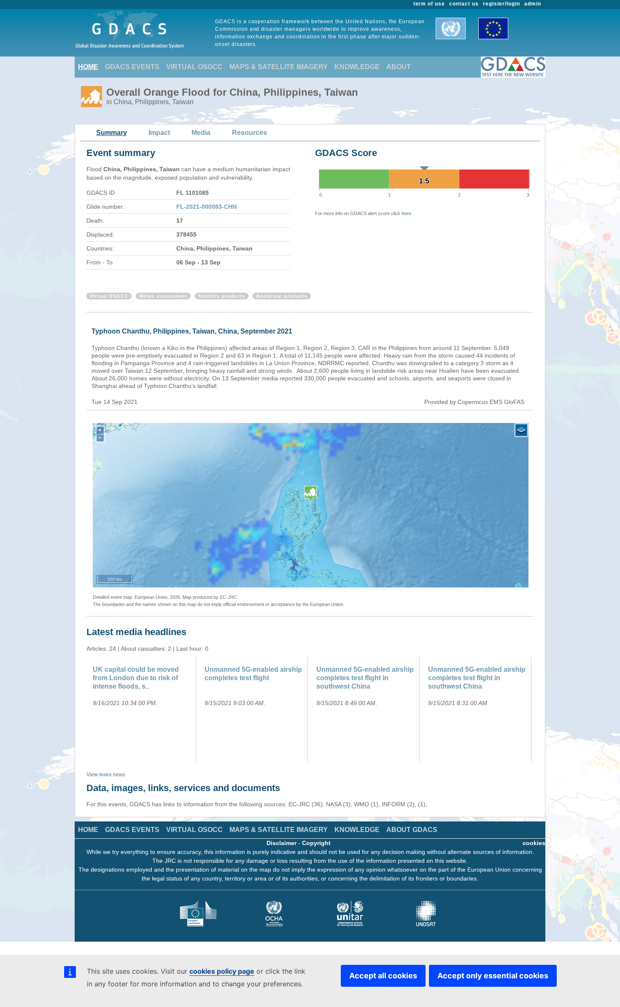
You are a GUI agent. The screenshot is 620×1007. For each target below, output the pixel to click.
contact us (464, 4)
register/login (501, 4)
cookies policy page (221, 971)
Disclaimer (282, 843)
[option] (142, 709)
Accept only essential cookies (492, 975)
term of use (429, 4)
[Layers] (521, 430)
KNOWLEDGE (357, 66)
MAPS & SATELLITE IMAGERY (278, 66)
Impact (159, 132)
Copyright (316, 843)
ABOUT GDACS (411, 829)
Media (200, 132)
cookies (534, 843)
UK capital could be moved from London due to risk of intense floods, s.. (136, 678)
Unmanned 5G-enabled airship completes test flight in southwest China (365, 678)
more (105, 775)
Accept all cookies (383, 975)
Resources (249, 132)
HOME (88, 66)
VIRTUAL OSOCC (194, 66)
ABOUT (398, 66)
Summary (111, 132)
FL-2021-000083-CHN (206, 206)
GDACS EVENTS (132, 66)
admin (532, 4)
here (406, 213)
